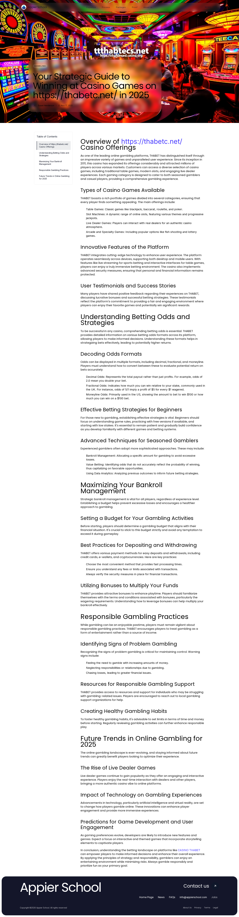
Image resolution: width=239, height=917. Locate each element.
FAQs (172, 897)
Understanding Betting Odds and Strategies (54, 154)
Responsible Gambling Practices (53, 170)
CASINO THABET (189, 850)
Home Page (146, 897)
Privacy (197, 907)
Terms (207, 907)
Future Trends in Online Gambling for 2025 (54, 177)
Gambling (40, 66)
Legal (215, 907)
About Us (187, 907)
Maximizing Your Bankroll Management (50, 162)
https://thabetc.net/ (151, 141)
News (161, 897)
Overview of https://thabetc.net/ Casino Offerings (53, 145)
